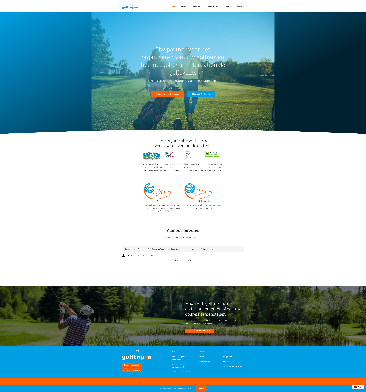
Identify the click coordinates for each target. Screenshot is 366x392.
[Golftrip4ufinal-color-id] (157, 184)
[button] (175, 266)
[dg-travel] (212, 152)
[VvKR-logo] (170, 152)
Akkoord (201, 388)
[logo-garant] (188, 152)
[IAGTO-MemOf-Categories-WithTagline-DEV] (152, 152)
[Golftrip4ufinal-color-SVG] (130, 4)
